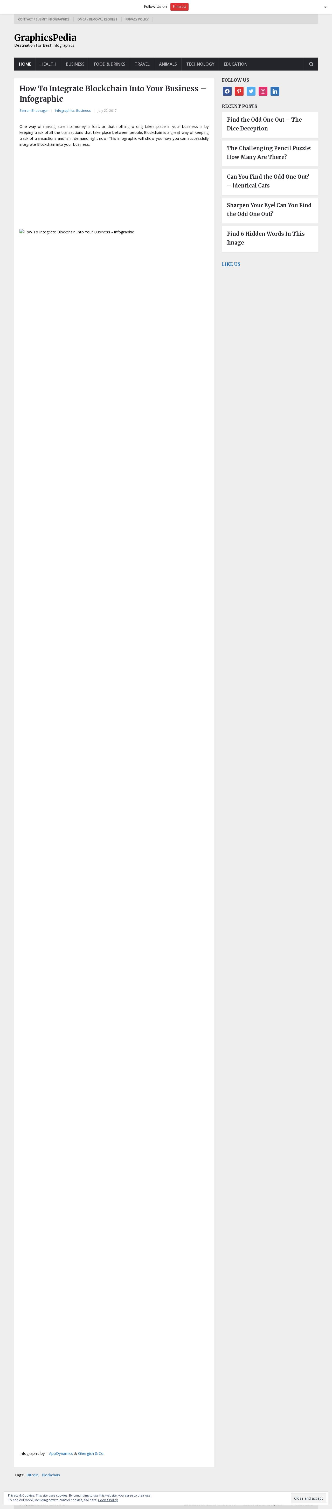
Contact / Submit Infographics (44, 19)
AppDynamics (61, 1453)
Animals (168, 64)
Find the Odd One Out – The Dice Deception (264, 124)
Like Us (231, 264)
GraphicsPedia (45, 37)
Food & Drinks (109, 64)
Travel (142, 64)
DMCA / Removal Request (97, 19)
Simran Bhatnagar (33, 110)
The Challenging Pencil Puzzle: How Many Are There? (269, 152)
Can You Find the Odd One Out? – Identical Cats (268, 181)
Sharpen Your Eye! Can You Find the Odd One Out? (269, 209)
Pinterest (179, 6)
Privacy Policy (137, 19)
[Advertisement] (114, 188)
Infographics (65, 110)
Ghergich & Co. (91, 1453)
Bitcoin (32, 1474)
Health (48, 64)
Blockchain (51, 1474)
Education (235, 64)
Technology (200, 64)
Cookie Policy (108, 1500)
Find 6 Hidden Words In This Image (266, 238)
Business (75, 64)
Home (25, 64)
